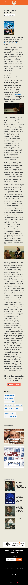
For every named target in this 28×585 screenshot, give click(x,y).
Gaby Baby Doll (9, 395)
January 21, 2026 (14, 441)
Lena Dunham (9, 405)
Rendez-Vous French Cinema (12, 43)
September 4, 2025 (14, 464)
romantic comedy (10, 413)
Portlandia (18, 405)
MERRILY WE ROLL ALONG (13, 439)
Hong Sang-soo (9, 402)
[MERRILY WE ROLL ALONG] (14, 436)
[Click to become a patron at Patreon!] (14, 384)
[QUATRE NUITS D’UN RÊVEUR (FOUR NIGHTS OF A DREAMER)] (14, 457)
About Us (7, 568)
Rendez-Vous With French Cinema (12, 409)
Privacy (21, 568)
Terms (17, 568)
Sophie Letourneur (10, 417)
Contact (12, 568)
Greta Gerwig (9, 398)
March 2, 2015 (10, 15)
